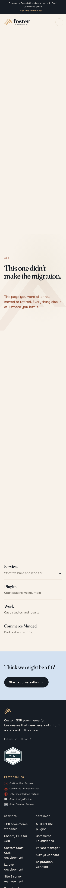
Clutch (26, 739)
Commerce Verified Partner (24, 788)
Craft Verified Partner (21, 783)
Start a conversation (26, 682)
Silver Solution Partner (22, 804)
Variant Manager (47, 848)
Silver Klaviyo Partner (21, 799)
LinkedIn (10, 739)
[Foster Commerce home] (17, 22)
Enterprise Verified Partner (24, 793)
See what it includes (33, 10)
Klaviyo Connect (47, 855)
